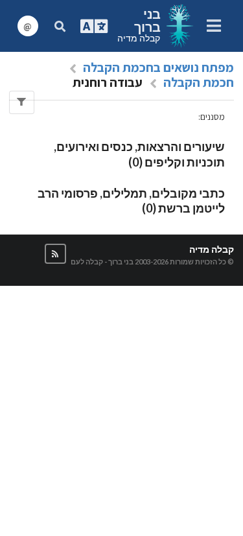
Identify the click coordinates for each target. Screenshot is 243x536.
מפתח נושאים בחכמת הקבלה (158, 67)
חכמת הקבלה (198, 82)
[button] (55, 254)
